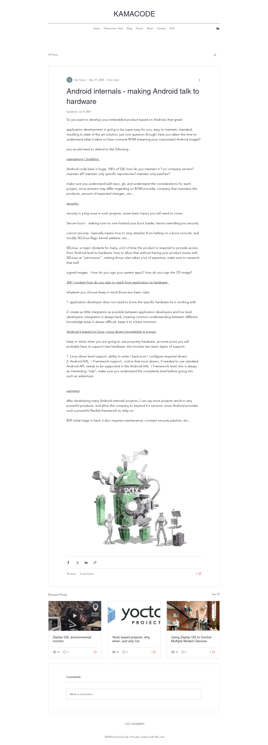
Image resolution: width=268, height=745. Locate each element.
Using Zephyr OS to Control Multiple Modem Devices (191, 639)
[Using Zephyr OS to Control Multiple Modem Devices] (193, 616)
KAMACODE (134, 14)
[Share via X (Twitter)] (77, 562)
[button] (215, 54)
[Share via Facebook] (68, 562)
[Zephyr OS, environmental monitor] (74, 616)
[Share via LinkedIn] (86, 562)
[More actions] (199, 80)
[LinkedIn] (218, 28)
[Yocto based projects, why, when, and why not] (134, 616)
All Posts (53, 54)
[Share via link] (95, 562)
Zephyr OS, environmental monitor (72, 639)
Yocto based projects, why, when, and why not (131, 639)
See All (216, 594)
